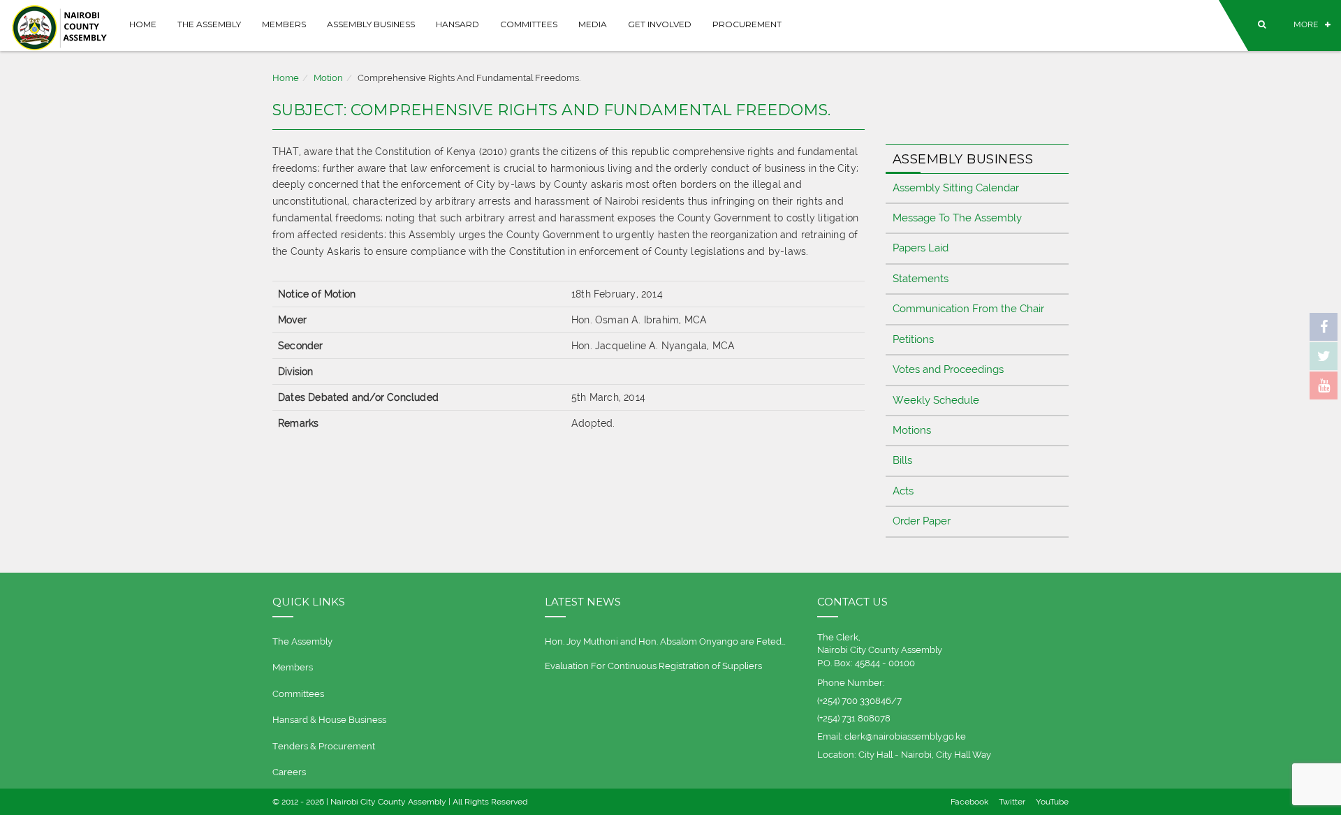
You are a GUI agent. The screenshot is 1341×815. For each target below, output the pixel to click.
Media (592, 24)
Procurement (747, 24)
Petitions (913, 339)
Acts (903, 491)
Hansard (457, 24)
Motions (912, 430)
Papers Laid (920, 248)
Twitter (1012, 802)
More (1306, 24)
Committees (528, 24)
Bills (902, 460)
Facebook (969, 802)
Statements (920, 278)
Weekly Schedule (936, 400)
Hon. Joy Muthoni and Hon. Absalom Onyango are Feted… (665, 641)
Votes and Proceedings (948, 369)
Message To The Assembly (957, 218)
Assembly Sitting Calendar (956, 188)
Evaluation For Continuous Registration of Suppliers (653, 666)
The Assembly (209, 24)
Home (142, 24)
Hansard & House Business (329, 719)
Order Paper (922, 521)
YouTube (1052, 802)
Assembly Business (371, 24)
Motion (328, 78)
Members (284, 24)
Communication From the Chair (968, 308)
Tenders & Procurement (323, 746)
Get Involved (659, 24)
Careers (289, 772)
